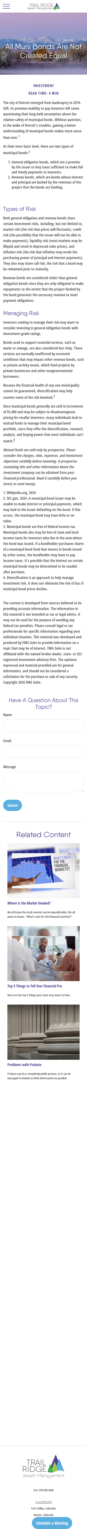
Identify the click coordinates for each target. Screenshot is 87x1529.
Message (9, 766)
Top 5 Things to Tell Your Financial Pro (34, 985)
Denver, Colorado (43, 1515)
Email (7, 740)
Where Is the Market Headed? (29, 903)
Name (7, 714)
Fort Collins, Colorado (43, 1508)
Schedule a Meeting (52, 1523)
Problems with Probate (24, 1064)
